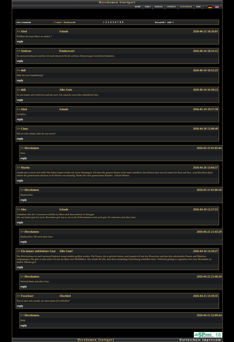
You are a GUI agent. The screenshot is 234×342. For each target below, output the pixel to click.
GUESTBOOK (186, 7)
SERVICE (159, 7)
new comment (24, 22)
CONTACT (171, 7)
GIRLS (148, 7)
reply (20, 41)
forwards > (160, 22)
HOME (138, 7)
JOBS (198, 7)
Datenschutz (190, 339)
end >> (170, 22)
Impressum (211, 339)
